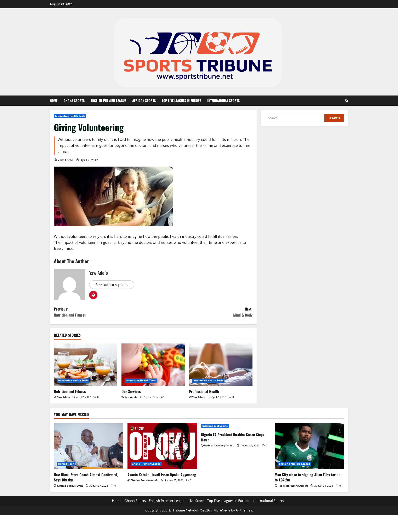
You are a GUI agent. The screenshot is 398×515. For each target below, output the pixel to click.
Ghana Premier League (146, 463)
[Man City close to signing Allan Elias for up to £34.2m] (309, 446)
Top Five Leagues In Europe (228, 500)
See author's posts (112, 284)
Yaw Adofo (65, 160)
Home (53, 100)
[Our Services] (153, 364)
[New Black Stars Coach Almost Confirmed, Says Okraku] (88, 446)
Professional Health (204, 391)
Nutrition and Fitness (70, 391)
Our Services (131, 391)
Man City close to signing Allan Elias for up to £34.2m (307, 477)
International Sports (223, 100)
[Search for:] (294, 118)
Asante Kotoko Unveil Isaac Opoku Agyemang (161, 474)
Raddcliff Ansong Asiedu (219, 445)
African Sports (144, 100)
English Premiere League (294, 463)
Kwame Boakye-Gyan (70, 485)
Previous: (70, 312)
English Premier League (108, 100)
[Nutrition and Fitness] (85, 364)
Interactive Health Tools (70, 116)
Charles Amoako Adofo (144, 480)
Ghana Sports (74, 100)
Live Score (196, 500)
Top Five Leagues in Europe (181, 100)
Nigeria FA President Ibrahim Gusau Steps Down (232, 437)
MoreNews (222, 510)
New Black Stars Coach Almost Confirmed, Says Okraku (86, 477)
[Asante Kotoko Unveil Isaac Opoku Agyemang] (162, 446)
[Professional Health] (220, 364)
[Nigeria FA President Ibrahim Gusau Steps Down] (236, 426)
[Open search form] (346, 101)
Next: (242, 312)
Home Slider (66, 463)
